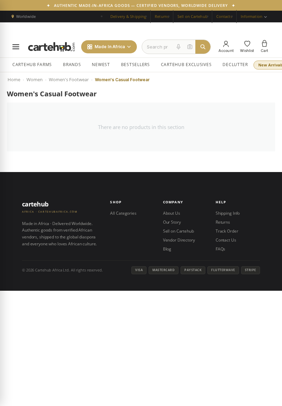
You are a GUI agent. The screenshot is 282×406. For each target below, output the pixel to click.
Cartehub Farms (32, 64)
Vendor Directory (179, 240)
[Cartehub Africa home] (51, 46)
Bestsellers (135, 64)
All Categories (123, 213)
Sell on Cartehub (192, 16)
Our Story (172, 222)
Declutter (235, 64)
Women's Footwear (69, 79)
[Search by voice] (178, 46)
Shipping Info (228, 213)
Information (252, 16)
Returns (162, 16)
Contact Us (226, 240)
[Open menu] (16, 46)
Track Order (227, 231)
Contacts (224, 16)
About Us (171, 213)
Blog (167, 249)
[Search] (202, 47)
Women (34, 79)
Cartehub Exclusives (186, 64)
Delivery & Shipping (128, 16)
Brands (72, 64)
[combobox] (157, 47)
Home (14, 79)
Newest (101, 64)
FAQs (221, 249)
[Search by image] (189, 46)
